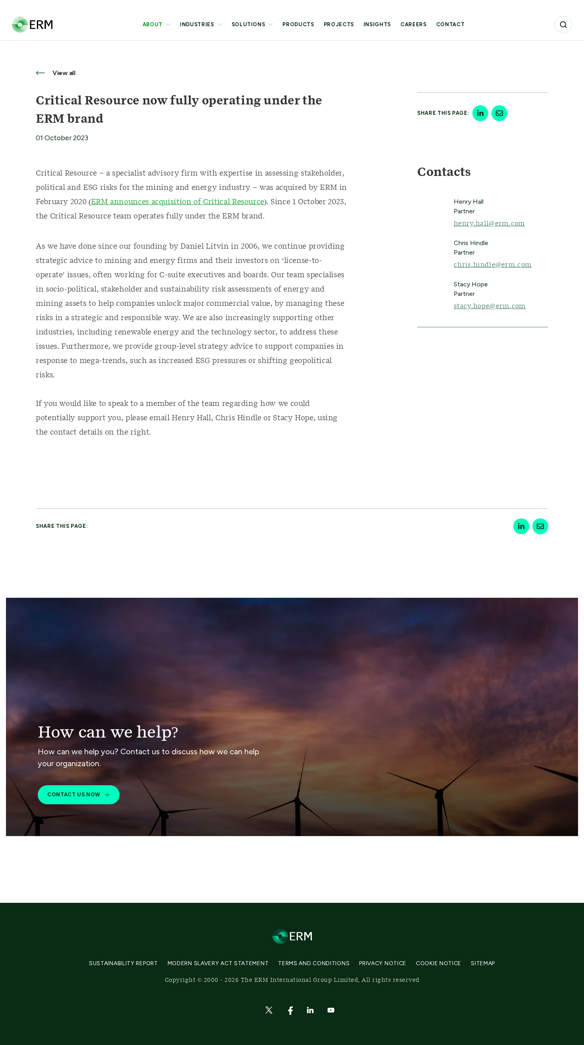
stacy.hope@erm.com (490, 306)
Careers (413, 24)
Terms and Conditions (314, 963)
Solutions (248, 24)
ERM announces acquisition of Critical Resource (177, 202)
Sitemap (483, 963)
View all (63, 73)
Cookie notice (438, 963)
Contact (450, 24)
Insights (377, 24)
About (152, 24)
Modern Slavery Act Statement (218, 963)
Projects (339, 24)
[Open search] (563, 24)
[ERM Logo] (32, 24)
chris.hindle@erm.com (493, 265)
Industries (197, 24)
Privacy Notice (382, 963)
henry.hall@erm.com (489, 223)
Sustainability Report (123, 963)
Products (298, 24)
